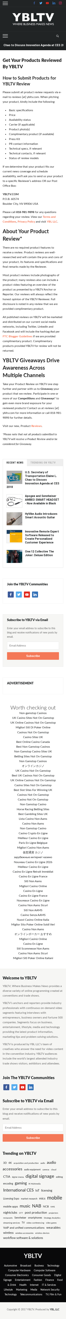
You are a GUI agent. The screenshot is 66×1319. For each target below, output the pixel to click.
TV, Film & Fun (53, 1294)
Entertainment (22, 1280)
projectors (53, 1213)
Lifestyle (8, 1290)
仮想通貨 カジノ (33, 852)
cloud (53, 1170)
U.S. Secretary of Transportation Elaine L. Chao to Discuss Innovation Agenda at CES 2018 (33, 480)
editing (59, 1177)
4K (10, 1163)
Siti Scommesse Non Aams (33, 948)
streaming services (11, 1223)
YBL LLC (52, 221)
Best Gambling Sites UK (33, 814)
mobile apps (10, 1206)
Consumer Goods (41, 1275)
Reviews (36, 426)
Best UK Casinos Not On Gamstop (33, 775)
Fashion (38, 1280)
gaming (21, 1183)
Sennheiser (20, 1218)
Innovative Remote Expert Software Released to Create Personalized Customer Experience (42, 537)
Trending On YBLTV (43, 462)
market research (29, 1199)
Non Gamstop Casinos (33, 761)
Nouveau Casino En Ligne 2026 (33, 862)
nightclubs (10, 1212)
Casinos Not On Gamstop (33, 732)
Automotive (10, 1266)
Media (33, 1290)
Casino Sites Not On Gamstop (33, 785)
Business (39, 1266)
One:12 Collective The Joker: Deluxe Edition (39, 553)
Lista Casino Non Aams (33, 818)
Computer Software (44, 1270)
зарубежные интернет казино (33, 857)
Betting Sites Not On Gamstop (33, 756)
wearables (53, 1227)
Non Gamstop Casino (33, 804)
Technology (53, 1266)
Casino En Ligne (33, 891)
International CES (18, 1190)
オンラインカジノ (33, 766)
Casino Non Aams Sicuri (33, 905)
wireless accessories (24, 1233)
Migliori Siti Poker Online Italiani (33, 958)
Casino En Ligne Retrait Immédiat (33, 871)
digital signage (40, 1176)
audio (42, 1163)
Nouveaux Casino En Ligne (33, 900)
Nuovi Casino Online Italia (33, 919)
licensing (46, 1190)
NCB (46, 1206)
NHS (53, 1207)
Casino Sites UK (33, 737)
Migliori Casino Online (33, 886)
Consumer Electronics (17, 1275)
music (25, 1206)
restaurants (8, 1218)
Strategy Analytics (52, 1218)
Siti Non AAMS (33, 910)
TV (23, 1223)
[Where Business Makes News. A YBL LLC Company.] (33, 19)
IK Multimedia (34, 1184)
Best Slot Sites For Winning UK (33, 790)
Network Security (49, 1290)
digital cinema (18, 1177)
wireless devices (42, 1233)
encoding (8, 1184)
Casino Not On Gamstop (33, 799)
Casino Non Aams (33, 823)
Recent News (15, 462)
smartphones (35, 1218)
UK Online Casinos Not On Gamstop (33, 722)
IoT (37, 1190)
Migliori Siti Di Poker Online (33, 727)
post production (36, 1212)
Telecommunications (31, 1294)
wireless (8, 1232)
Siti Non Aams (33, 881)
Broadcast (25, 1266)
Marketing (21, 1290)
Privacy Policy (26, 221)
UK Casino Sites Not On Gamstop (33, 718)
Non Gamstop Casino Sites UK (33, 751)
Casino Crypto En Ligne (33, 833)
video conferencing (35, 1223)
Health (23, 1285)
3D (5, 1163)
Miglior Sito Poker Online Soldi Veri (33, 924)
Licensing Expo (11, 1198)
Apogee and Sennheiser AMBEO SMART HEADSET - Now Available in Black (42, 499)
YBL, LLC (54, 1309)
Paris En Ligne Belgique (33, 843)
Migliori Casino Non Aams (33, 847)
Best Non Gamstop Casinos (33, 746)
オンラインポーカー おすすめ (33, 934)
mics (42, 1198)
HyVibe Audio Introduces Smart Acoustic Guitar (41, 515)
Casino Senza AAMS (33, 915)
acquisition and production (26, 1163)
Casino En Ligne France (33, 876)
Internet (34, 1285)
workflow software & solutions (23, 1237)
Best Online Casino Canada (33, 742)
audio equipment (32, 1170)
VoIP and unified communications (24, 1227)
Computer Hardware (19, 1270)
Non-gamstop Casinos (33, 713)
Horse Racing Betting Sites (33, 809)
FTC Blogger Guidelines (17, 336)
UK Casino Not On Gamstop (33, 770)
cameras (45, 1170)
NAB (36, 1206)
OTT (21, 1213)
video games (51, 1223)
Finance (49, 1280)
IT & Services (49, 1285)
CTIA (6, 1176)
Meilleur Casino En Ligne (33, 838)
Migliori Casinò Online (33, 939)
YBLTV (33, 1256)
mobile (54, 1198)
